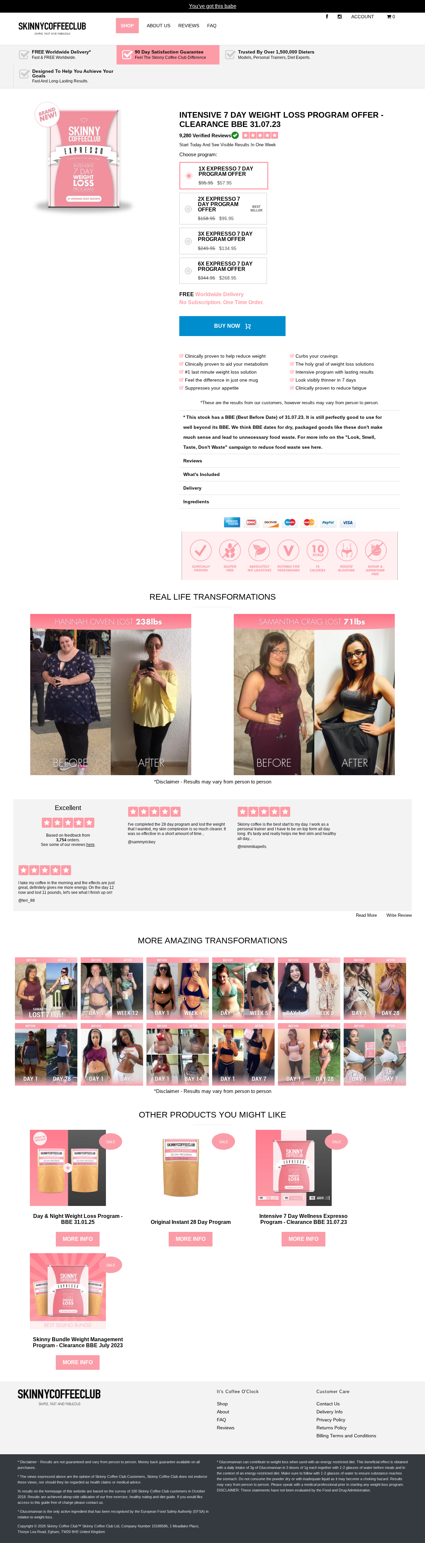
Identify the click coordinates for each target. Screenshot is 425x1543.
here (90, 844)
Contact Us (328, 1403)
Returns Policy (331, 1427)
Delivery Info (329, 1411)
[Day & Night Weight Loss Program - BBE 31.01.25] (68, 1202)
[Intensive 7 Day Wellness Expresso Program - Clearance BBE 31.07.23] (294, 1202)
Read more (366, 915)
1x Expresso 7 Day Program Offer (226, 171)
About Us (158, 25)
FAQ (211, 25)
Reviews (188, 25)
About (223, 1411)
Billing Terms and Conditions (346, 1435)
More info (78, 1239)
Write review (399, 915)
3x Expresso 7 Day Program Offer (225, 236)
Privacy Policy (330, 1419)
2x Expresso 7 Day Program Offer (219, 204)
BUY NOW (227, 326)
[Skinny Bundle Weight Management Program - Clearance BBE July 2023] (68, 1326)
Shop (222, 1403)
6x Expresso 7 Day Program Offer (225, 266)
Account (362, 16)
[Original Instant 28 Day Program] (181, 1202)
